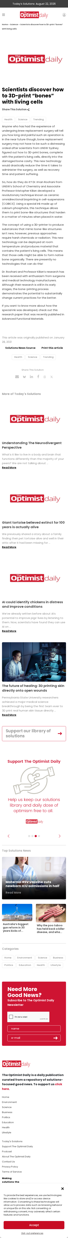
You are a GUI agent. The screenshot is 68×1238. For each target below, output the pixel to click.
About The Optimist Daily (16, 1156)
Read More (9, 467)
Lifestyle (56, 965)
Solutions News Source (20, 348)
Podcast (7, 1151)
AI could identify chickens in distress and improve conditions (32, 604)
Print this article (52, 348)
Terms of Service (12, 1171)
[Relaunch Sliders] (39, 836)
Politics (8, 965)
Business (58, 957)
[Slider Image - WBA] (32, 836)
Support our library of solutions (28, 733)
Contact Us (8, 1161)
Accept (34, 1225)
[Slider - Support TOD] (36, 836)
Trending (38, 119)
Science (14, 24)
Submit (55, 1038)
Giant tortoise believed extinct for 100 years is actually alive (33, 524)
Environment (24, 957)
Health (8, 119)
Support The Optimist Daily (17, 1146)
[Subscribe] (29, 836)
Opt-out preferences (32, 1233)
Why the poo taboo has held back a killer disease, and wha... (51, 929)
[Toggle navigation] (3, 15)
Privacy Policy (10, 1166)
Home (5, 24)
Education (25, 965)
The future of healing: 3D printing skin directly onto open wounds (33, 687)
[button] (62, 1188)
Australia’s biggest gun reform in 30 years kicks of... (15, 927)
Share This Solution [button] (14, 109)
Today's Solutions (12, 1141)
